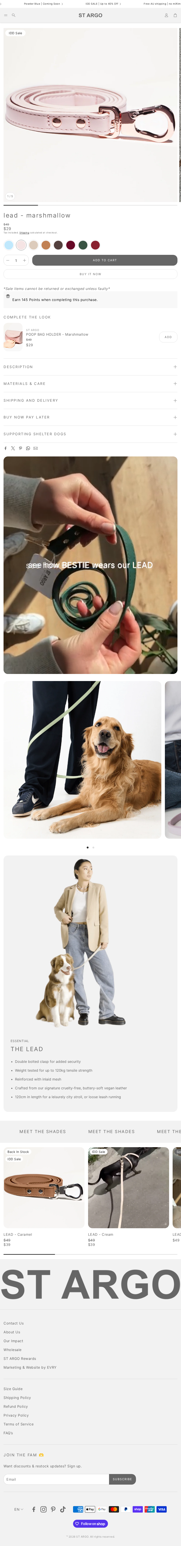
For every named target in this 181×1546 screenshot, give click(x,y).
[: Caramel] (45, 245)
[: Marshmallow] (21, 245)
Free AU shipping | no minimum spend (119, 4)
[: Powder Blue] (8, 245)
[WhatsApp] (28, 448)
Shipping (24, 232)
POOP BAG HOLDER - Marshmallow (57, 334)
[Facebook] (6, 448)
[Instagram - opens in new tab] (43, 1509)
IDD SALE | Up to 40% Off (52, 4)
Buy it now (90, 274)
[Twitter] (13, 448)
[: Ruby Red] (95, 245)
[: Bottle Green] (83, 245)
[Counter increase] (24, 260)
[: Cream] (33, 245)
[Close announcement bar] (176, 3)
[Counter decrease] (8, 260)
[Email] (36, 448)
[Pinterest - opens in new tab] (53, 1509)
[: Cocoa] (58, 245)
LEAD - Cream (100, 1234)
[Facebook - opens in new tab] (34, 1509)
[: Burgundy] (70, 245)
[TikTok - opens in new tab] (63, 1509)
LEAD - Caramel (18, 1234)
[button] (6, 15)
